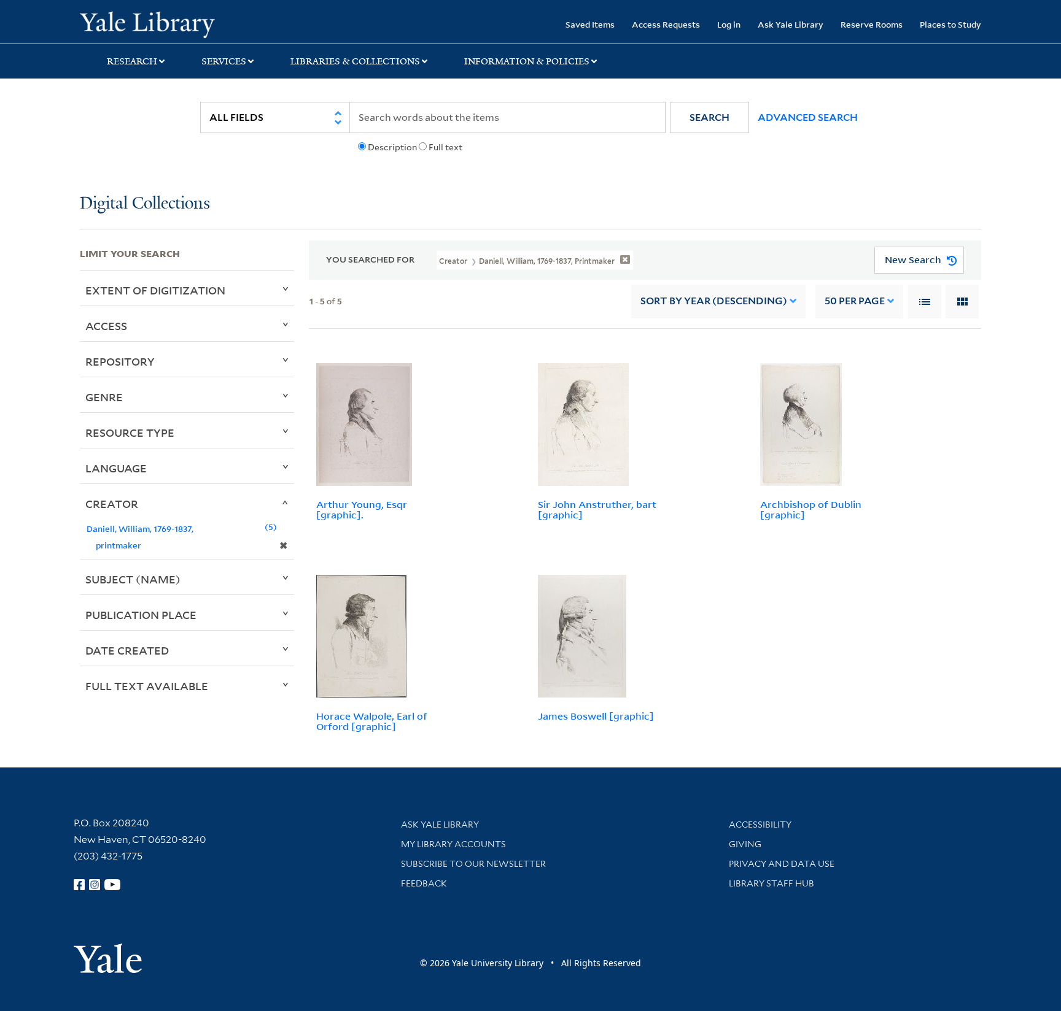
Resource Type (129, 432)
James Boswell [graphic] (596, 716)
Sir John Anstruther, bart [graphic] (597, 509)
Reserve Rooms (872, 24)
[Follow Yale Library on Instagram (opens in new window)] (94, 884)
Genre (104, 397)
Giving (745, 844)
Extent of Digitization (155, 290)
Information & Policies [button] (526, 61)
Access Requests (666, 24)
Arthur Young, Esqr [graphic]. (361, 509)
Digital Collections (145, 203)
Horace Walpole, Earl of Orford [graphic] (371, 721)
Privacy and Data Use (781, 864)
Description (392, 147)
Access (106, 325)
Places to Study (950, 24)
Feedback (424, 883)
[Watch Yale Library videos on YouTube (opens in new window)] (112, 884)
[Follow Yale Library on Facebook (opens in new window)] (79, 884)
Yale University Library (147, 23)
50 (855, 301)
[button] (709, 117)
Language (116, 468)
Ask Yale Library (790, 24)
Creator (111, 503)
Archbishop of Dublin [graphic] (810, 509)
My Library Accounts (453, 844)
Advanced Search (808, 117)
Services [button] (223, 61)
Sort (713, 301)
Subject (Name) (133, 579)
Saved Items (590, 24)
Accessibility (760, 824)
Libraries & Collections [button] (355, 61)
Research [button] (132, 61)
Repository (120, 361)
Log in (728, 24)
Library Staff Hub (771, 883)
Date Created (127, 650)
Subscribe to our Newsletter (473, 864)
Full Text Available (146, 685)
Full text (445, 147)
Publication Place (140, 614)
